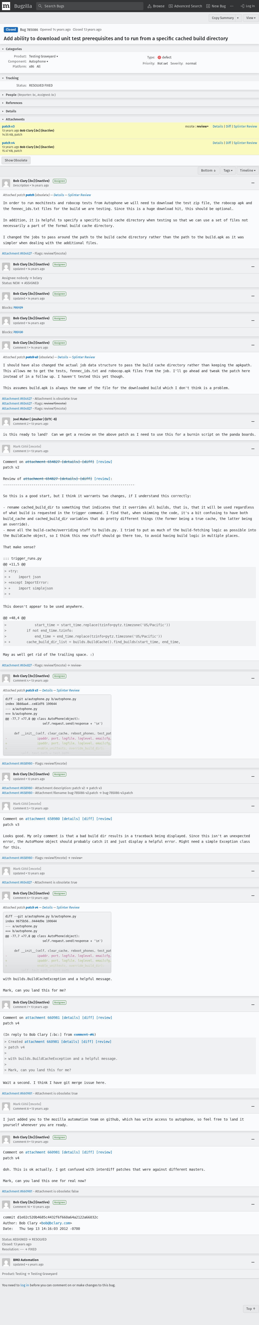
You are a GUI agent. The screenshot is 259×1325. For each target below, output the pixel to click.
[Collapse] (253, 183)
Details (218, 126)
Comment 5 (21, 808)
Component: (17, 61)
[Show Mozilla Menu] (6, 6)
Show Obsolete (16, 160)
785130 (18, 332)
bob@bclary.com (55, 1223)
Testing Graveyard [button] (43, 56)
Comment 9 (21, 1142)
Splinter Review (245, 126)
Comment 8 (21, 1108)
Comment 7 (20, 1007)
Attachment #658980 (17, 763)
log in (24, 1285)
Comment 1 (20, 347)
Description (21, 185)
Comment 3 (21, 451)
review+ (203, 126)
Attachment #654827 (17, 408)
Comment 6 (21, 898)
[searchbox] (89, 6)
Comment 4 (21, 680)
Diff (228, 126)
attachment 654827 (42, 462)
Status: (21, 85)
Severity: (176, 63)
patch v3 (8, 126)
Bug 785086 (29, 30)
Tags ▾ (228, 170)
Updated (19, 269)
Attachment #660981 (17, 1093)
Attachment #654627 (17, 253)
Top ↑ (251, 1309)
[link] (57, 725)
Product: (20, 56)
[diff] (88, 462)
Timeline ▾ (248, 170)
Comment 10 (21, 1207)
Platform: (20, 66)
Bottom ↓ (208, 170)
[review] (104, 462)
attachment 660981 (42, 1018)
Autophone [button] (38, 61)
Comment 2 (21, 424)
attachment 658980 (42, 819)
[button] (247, 6)
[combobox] (89, 6)
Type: (151, 57)
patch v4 (8, 143)
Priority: (149, 63)
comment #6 (84, 1035)
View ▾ (251, 18)
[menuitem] (156, 6)
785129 (18, 307)
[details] (71, 462)
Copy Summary (223, 18)
